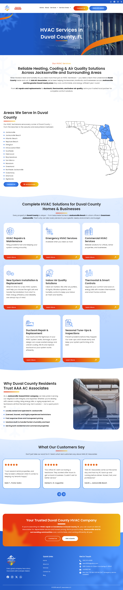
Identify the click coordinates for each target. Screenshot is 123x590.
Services (53, 8)
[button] (59, 494)
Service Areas (64, 8)
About (47, 8)
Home (42, 8)
